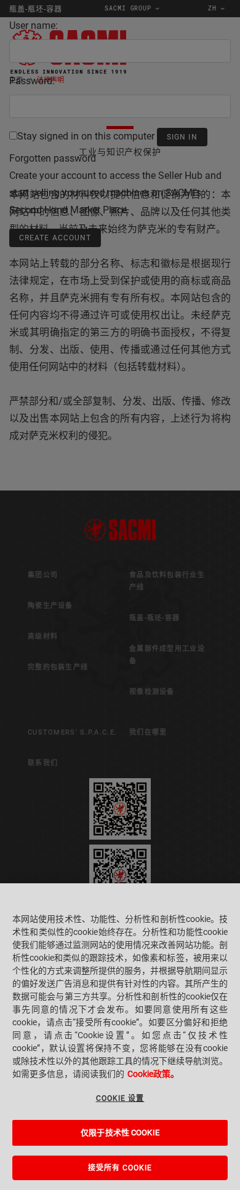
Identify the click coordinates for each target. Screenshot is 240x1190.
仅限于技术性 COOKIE (120, 1132)
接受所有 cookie (120, 1168)
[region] (120, 1036)
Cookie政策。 (153, 1074)
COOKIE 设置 (120, 1098)
